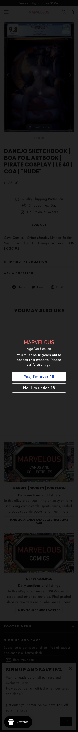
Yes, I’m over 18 (39, 377)
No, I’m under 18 (39, 388)
